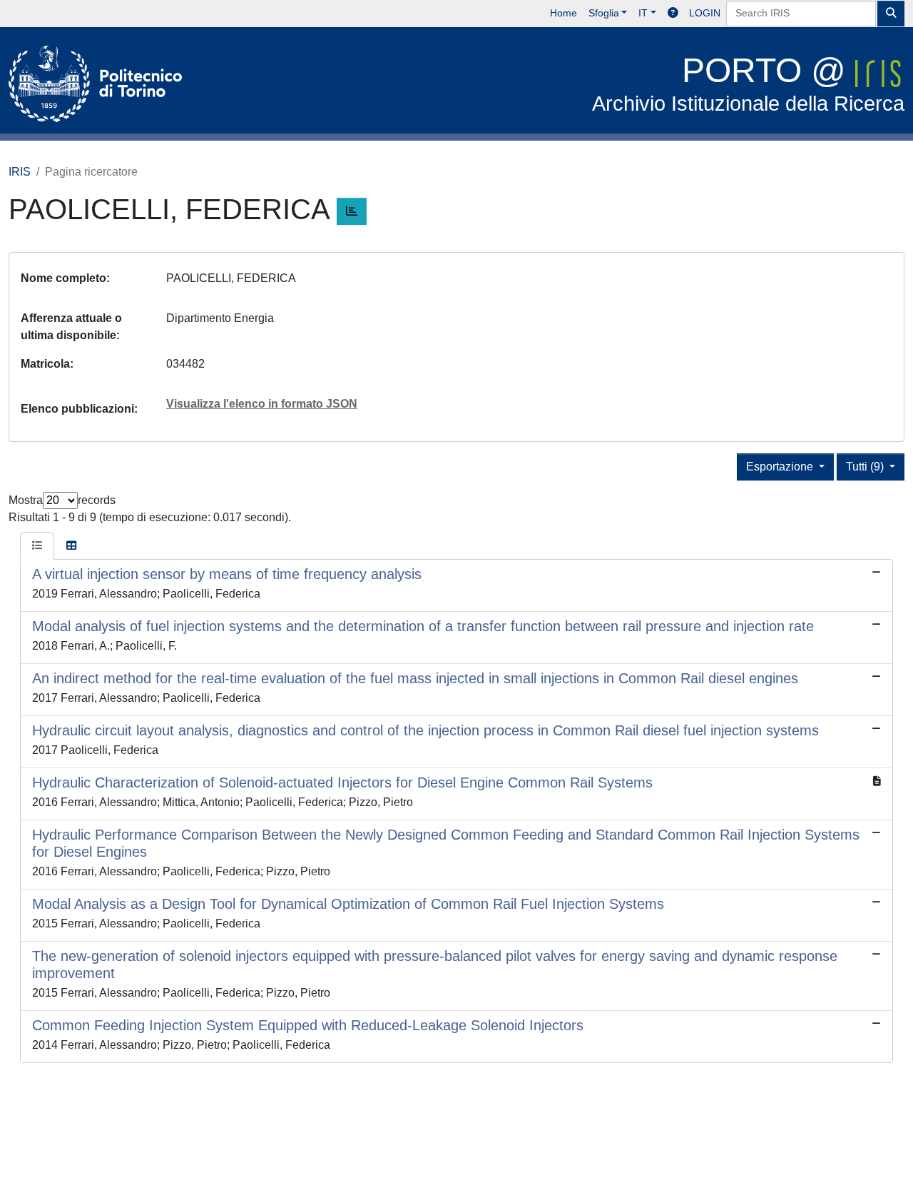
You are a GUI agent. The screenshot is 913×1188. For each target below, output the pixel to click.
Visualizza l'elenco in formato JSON (261, 404)
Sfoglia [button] (603, 13)
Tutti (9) (866, 466)
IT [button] (643, 13)
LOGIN (704, 13)
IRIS (20, 172)
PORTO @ (748, 83)
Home (563, 13)
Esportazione (781, 466)
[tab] (37, 546)
